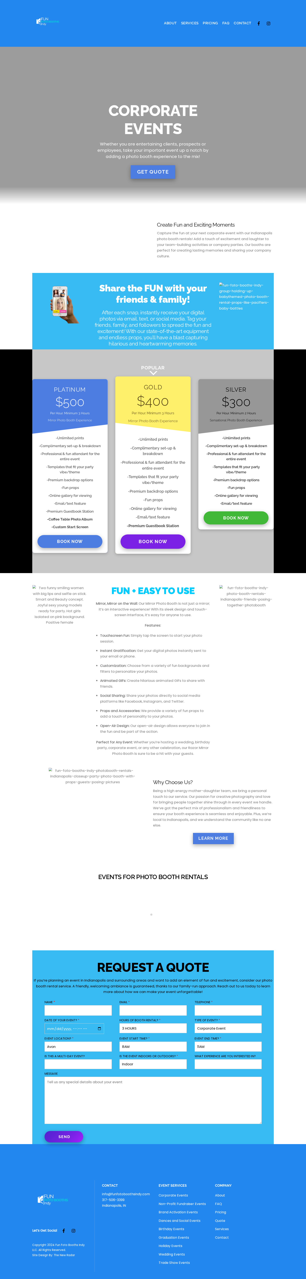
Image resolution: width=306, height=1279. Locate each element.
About (170, 23)
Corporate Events (173, 1195)
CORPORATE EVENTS (153, 930)
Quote (220, 1220)
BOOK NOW (70, 541)
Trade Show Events (174, 1262)
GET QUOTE (153, 172)
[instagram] (269, 23)
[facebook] (259, 23)
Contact (242, 23)
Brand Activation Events (178, 1212)
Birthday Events (171, 1229)
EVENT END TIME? (208, 1038)
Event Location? (59, 1038)
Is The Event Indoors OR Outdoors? (148, 1056)
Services (190, 23)
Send (64, 1137)
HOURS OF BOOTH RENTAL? (139, 1020)
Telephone (204, 1002)
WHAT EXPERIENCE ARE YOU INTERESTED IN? (225, 1056)
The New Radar (64, 1255)
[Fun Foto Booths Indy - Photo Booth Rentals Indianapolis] (47, 36)
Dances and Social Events (179, 1220)
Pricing (210, 23)
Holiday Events (170, 1245)
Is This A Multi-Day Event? (65, 1056)
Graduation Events (174, 1237)
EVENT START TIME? (134, 1038)
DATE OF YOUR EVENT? (62, 1020)
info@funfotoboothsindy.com (126, 1194)
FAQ (226, 23)
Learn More (213, 838)
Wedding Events (172, 1254)
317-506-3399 (113, 1200)
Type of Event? (207, 1020)
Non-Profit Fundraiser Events (182, 1203)
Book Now (153, 541)
